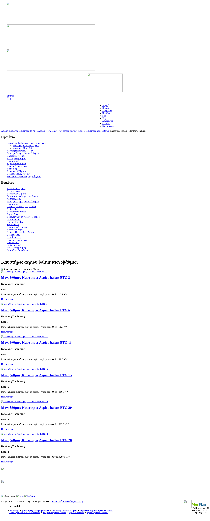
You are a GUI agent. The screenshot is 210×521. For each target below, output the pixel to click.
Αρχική (4, 131)
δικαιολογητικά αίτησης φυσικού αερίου (25, 513)
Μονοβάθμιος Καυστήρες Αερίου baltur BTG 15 (36, 375)
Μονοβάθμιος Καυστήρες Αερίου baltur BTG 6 (35, 310)
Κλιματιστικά (13, 204)
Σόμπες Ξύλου (13, 214)
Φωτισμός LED (14, 219)
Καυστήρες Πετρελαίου (17, 250)
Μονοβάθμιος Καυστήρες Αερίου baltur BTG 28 (36, 440)
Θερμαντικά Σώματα (16, 193)
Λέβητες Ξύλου (14, 199)
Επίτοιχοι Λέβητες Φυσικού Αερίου (23, 201)
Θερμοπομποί (13, 235)
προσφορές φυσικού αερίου (97, 513)
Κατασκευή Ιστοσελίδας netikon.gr (67, 501)
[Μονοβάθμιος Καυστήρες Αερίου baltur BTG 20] (24, 401)
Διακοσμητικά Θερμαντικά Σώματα (23, 196)
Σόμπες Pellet (13, 224)
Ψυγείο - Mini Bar (15, 222)
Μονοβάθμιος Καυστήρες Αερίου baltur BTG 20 (36, 407)
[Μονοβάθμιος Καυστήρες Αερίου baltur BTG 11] (24, 336)
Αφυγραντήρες (13, 191)
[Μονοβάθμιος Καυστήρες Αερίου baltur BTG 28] (24, 434)
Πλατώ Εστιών (14, 237)
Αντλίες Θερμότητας (16, 247)
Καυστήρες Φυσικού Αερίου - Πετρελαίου (38, 131)
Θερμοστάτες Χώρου (16, 211)
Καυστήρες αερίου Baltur (97, 131)
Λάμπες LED (13, 242)
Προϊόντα (13, 131)
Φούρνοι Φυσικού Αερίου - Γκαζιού (23, 217)
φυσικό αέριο (14, 511)
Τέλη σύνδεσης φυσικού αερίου (54, 513)
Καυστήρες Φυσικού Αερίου (72, 131)
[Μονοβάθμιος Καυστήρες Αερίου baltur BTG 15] (24, 369)
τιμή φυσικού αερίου (76, 513)
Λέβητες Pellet (13, 209)
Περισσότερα (7, 299)
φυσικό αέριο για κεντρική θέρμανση (35, 511)
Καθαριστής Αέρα (15, 245)
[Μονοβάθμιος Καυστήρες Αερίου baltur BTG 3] (24, 271)
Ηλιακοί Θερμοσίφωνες (18, 240)
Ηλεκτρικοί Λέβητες (16, 188)
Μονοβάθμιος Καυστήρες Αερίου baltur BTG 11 (36, 342)
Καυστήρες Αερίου (15, 229)
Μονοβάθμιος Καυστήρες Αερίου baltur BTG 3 (35, 277)
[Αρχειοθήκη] (10, 477)
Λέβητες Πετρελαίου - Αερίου (20, 232)
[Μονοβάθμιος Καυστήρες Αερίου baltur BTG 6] (24, 304)
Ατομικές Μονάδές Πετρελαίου (21, 206)
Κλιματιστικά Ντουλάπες (18, 227)
